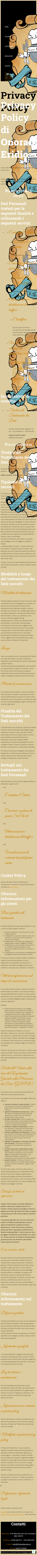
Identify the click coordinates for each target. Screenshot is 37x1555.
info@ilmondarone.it (21, 1544)
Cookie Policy (13, 887)
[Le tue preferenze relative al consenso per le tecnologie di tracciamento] (33, 1551)
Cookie (31, 1552)
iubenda (3, 1512)
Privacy (25, 1552)
